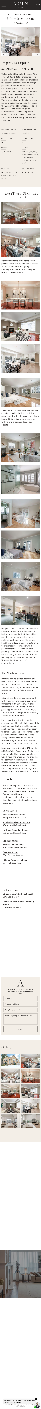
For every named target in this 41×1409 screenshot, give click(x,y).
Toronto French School (13, 844)
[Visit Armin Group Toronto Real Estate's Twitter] (20, 1360)
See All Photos (20, 1134)
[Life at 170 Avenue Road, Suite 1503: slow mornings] (6, 1392)
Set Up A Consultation (20, 1287)
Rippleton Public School (14, 814)
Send (20, 1029)
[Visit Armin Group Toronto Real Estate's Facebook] (14, 1360)
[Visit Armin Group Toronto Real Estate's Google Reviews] (26, 1360)
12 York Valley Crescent (12, 1193)
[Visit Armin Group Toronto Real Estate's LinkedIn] (23, 1360)
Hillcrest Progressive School (16, 860)
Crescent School (10, 852)
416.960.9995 (15, 933)
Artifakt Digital (20, 1406)
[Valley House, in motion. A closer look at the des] (20, 1392)
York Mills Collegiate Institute (16, 822)
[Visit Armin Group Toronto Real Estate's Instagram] (17, 1360)
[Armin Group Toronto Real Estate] (20, 4)
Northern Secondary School (16, 830)
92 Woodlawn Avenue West (13, 1236)
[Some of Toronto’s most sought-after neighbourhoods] (35, 1392)
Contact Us (7, 1404)
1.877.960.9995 (24, 1367)
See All (20, 1156)
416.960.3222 (22, 1370)
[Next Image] (35, 54)
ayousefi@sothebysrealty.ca (19, 931)
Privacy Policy (16, 1404)
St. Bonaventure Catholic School (18, 894)
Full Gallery (22, 23)
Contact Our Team (20, 1343)
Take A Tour (35, 1192)
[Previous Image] (5, 54)
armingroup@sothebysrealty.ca (20, 1334)
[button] (3, 5)
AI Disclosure (27, 1404)
